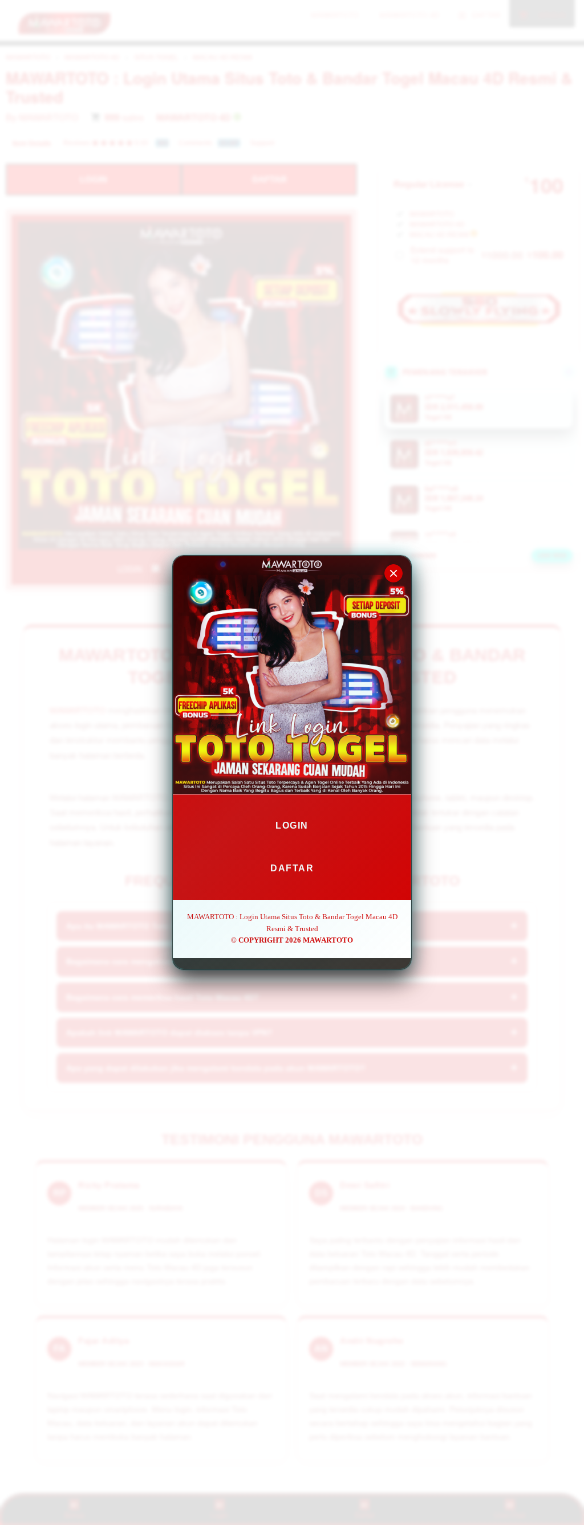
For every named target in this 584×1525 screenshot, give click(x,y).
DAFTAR (292, 868)
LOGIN (292, 825)
